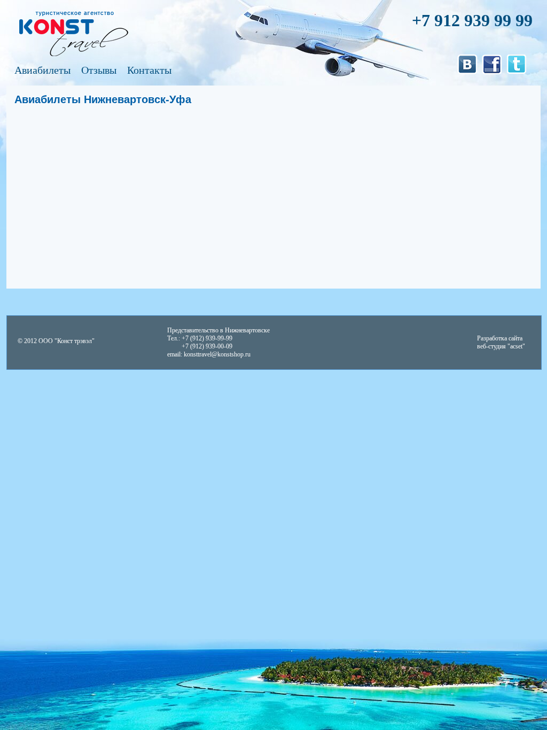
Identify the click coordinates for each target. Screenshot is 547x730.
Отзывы (98, 70)
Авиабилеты (42, 70)
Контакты (149, 70)
